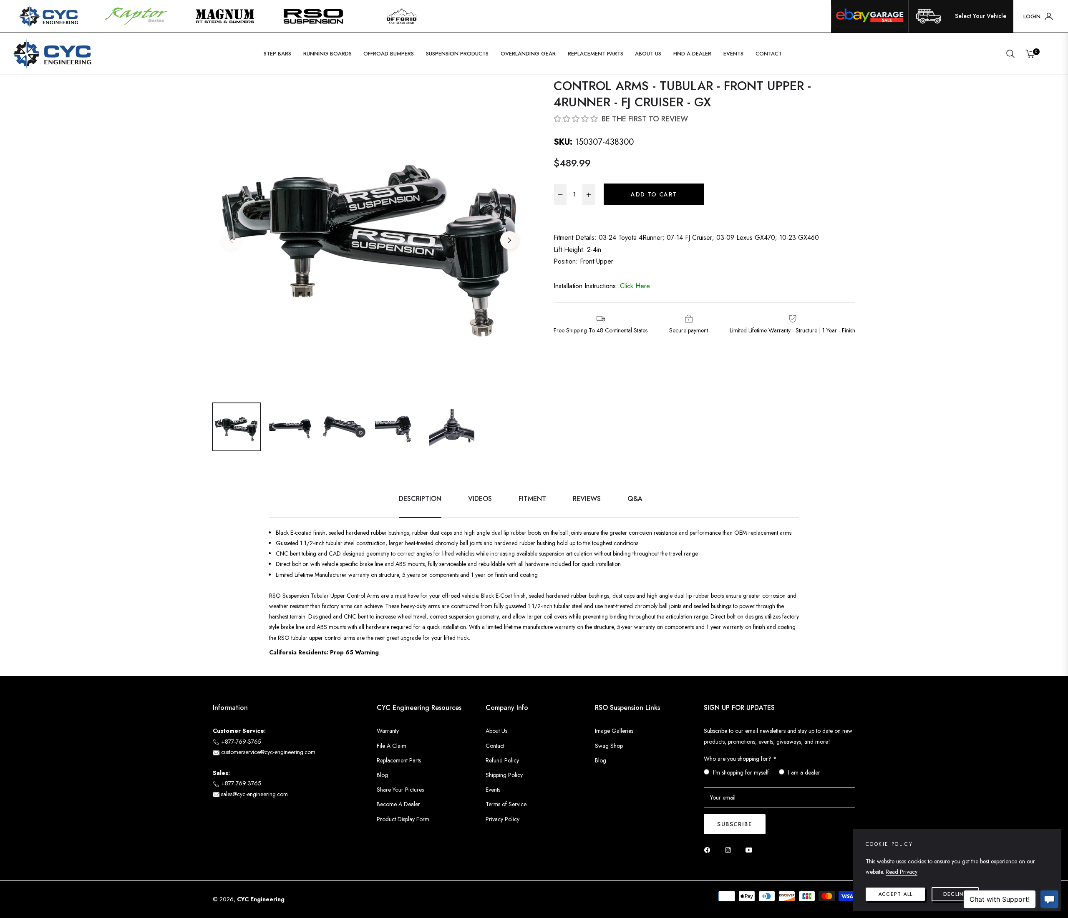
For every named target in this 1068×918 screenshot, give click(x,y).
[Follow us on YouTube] (751, 849)
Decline (955, 894)
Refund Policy (502, 760)
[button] (1010, 54)
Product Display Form (403, 819)
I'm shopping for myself (741, 772)
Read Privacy (901, 872)
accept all (895, 894)
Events (493, 789)
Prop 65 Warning (354, 652)
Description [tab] (420, 499)
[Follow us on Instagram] (730, 849)
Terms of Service (506, 804)
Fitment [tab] (532, 499)
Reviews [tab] (587, 499)
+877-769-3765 (240, 741)
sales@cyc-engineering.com (253, 794)
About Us (496, 731)
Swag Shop (609, 746)
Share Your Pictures (400, 789)
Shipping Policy (504, 775)
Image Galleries (614, 731)
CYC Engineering (261, 899)
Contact (495, 746)
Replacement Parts (399, 760)
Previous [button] (231, 240)
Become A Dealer (398, 804)
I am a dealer (804, 772)
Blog (382, 775)
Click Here (635, 286)
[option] (370, 235)
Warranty (388, 731)
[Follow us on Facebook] (709, 849)
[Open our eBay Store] (870, 16)
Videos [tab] (480, 499)
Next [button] (509, 240)
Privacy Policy (502, 819)
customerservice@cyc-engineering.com (267, 752)
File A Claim (391, 746)
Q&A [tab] (634, 499)
